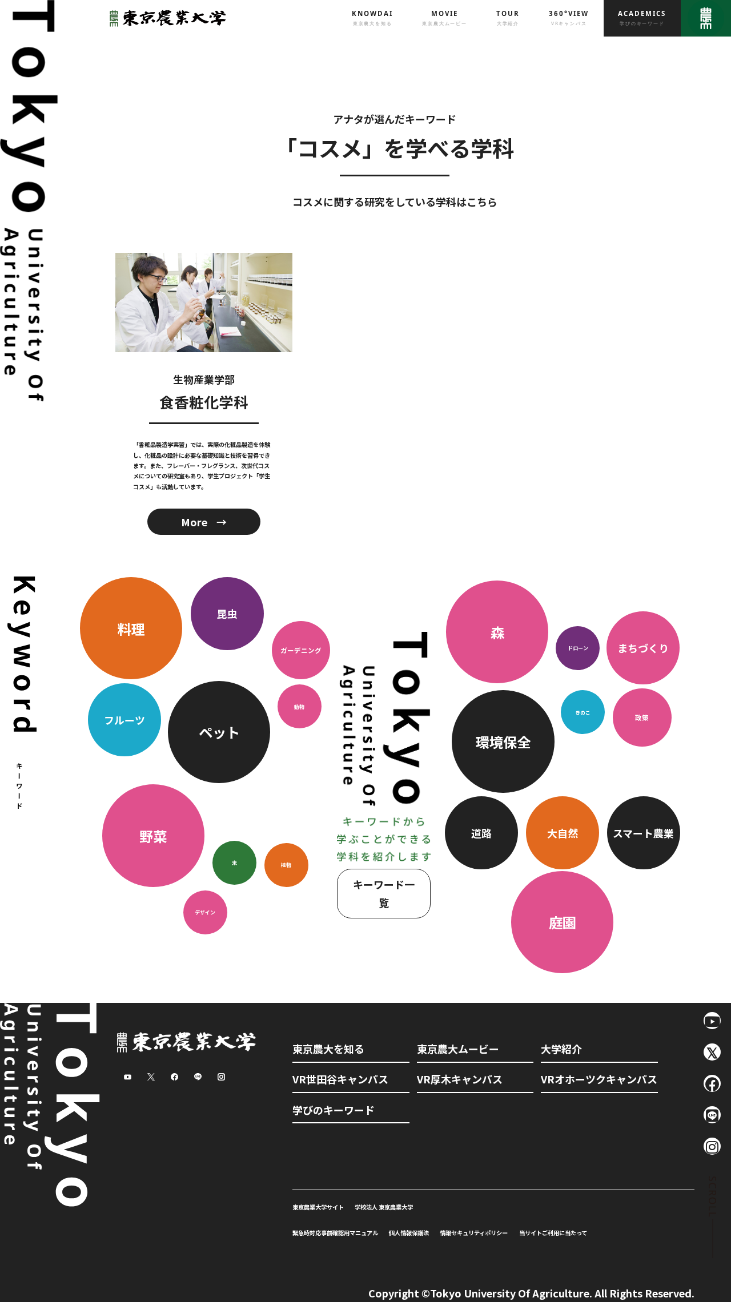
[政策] (642, 786)
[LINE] (712, 1114)
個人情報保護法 (409, 1232)
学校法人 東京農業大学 (384, 1207)
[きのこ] (584, 786)
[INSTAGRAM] (712, 1146)
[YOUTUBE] (712, 1020)
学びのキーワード (333, 1109)
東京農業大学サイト (318, 1207)
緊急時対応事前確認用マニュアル (335, 1232)
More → (204, 521)
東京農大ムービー (458, 1048)
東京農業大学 (165, 18)
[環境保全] (504, 786)
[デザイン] (205, 928)
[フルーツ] (126, 704)
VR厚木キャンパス (460, 1078)
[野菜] (154, 863)
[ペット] (220, 704)
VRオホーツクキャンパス (599, 1078)
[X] (712, 1052)
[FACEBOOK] (712, 1083)
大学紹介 (561, 1048)
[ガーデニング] (301, 626)
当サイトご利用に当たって (553, 1232)
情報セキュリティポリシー (474, 1232)
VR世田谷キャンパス (340, 1078)
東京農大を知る (328, 1048)
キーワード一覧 (384, 893)
